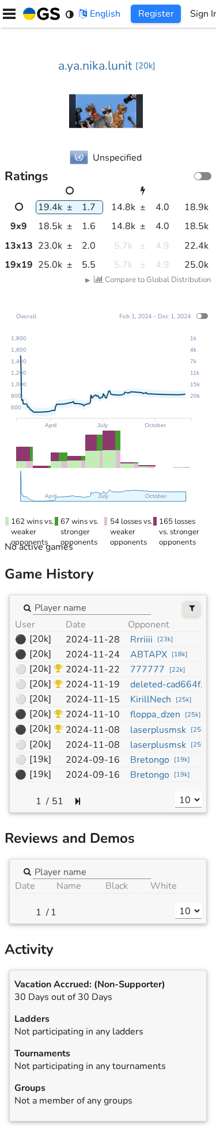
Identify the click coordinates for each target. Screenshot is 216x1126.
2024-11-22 (93, 669)
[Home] (39, 14)
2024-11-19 (93, 684)
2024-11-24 (93, 654)
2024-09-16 (93, 760)
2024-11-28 (93, 639)
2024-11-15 (93, 699)
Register (156, 13)
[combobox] (92, 607)
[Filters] (191, 609)
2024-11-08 (93, 730)
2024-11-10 (93, 714)
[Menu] (9, 14)
